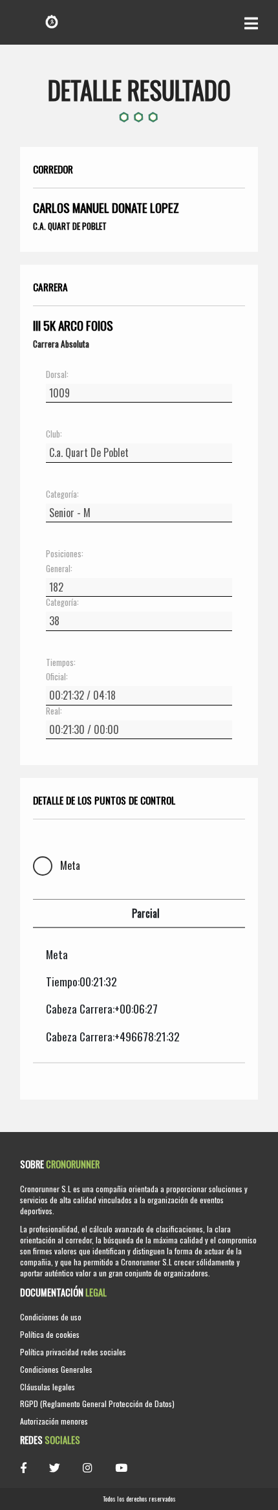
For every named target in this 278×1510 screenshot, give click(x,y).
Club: (54, 434)
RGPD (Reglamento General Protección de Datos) (97, 1403)
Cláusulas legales (47, 1386)
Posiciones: (64, 554)
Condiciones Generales (56, 1369)
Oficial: (57, 677)
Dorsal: (57, 375)
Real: (54, 711)
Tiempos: (61, 663)
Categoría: (62, 494)
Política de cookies (50, 1334)
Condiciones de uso (50, 1316)
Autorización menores (54, 1421)
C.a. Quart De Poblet (70, 225)
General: (59, 569)
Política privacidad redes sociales (73, 1351)
